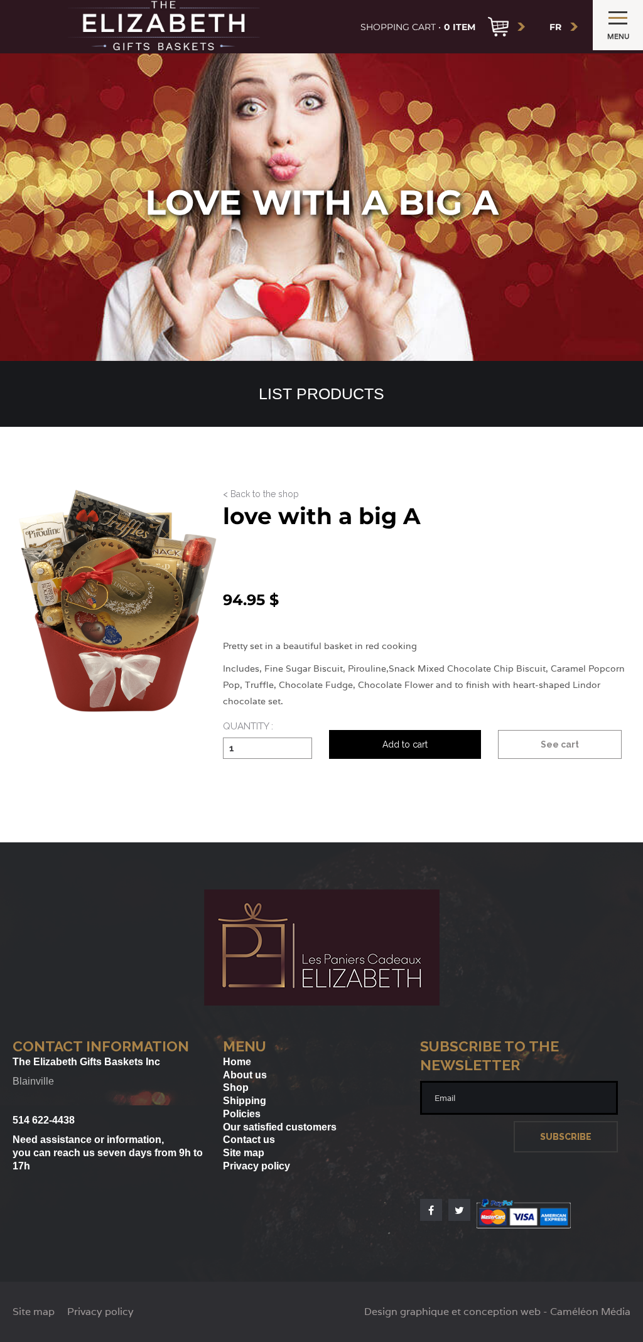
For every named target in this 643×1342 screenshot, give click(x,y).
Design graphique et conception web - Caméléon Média (497, 1312)
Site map (243, 1152)
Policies (242, 1113)
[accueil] (164, 26)
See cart (560, 744)
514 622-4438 (44, 1120)
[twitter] (459, 1210)
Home (237, 1061)
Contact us (249, 1139)
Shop (236, 1087)
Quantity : (248, 727)
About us (245, 1075)
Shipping (244, 1100)
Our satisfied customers (280, 1127)
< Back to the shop (261, 494)
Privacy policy (256, 1166)
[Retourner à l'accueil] (322, 1002)
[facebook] (431, 1210)
